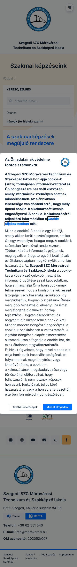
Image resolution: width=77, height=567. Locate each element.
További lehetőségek (25, 407)
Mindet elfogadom (58, 407)
